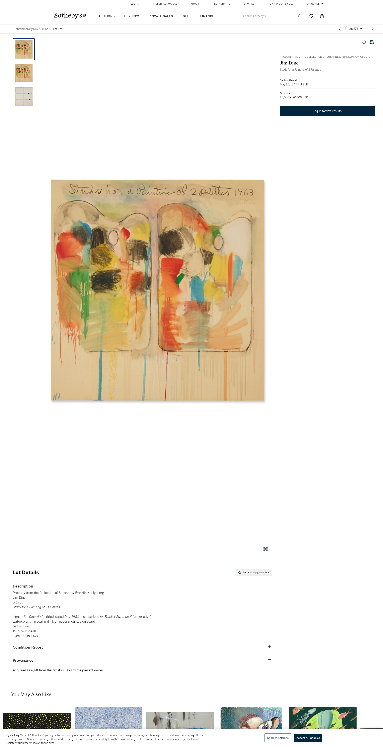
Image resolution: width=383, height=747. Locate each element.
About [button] (195, 4)
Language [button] (313, 4)
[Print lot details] (372, 42)
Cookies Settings (278, 737)
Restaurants (221, 4)
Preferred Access (165, 4)
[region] (191, 738)
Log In (134, 4)
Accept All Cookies (308, 737)
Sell (187, 16)
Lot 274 (57, 29)
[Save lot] (364, 42)
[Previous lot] (340, 29)
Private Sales (161, 16)
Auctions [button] (106, 16)
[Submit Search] (299, 16)
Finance (207, 16)
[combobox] (272, 16)
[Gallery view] (265, 549)
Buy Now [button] (131, 16)
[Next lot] (373, 29)
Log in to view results (327, 111)
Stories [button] (249, 4)
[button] (157, 290)
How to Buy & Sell (280, 4)
